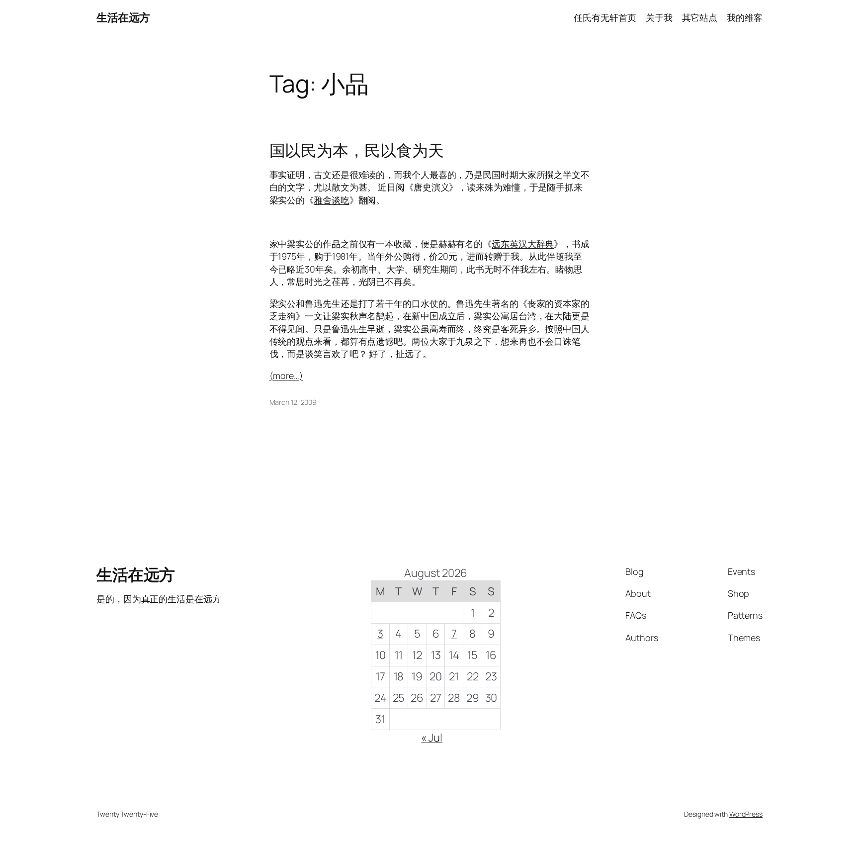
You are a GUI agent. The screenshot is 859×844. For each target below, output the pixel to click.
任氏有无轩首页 (605, 17)
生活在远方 (123, 17)
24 (380, 697)
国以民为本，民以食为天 (356, 150)
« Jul (431, 737)
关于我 (659, 17)
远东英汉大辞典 (523, 244)
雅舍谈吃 (331, 200)
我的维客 (745, 17)
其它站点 (700, 17)
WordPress (746, 814)
